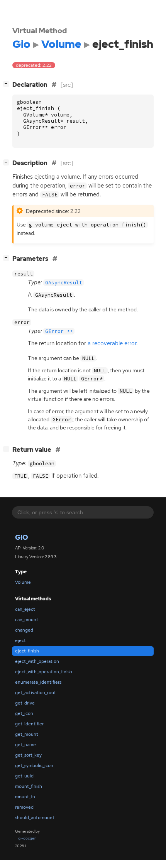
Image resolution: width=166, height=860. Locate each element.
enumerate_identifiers (38, 682)
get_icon (24, 713)
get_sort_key (28, 755)
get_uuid (24, 776)
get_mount (26, 734)
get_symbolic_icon (34, 765)
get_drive (25, 703)
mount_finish (28, 786)
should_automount (34, 817)
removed (24, 807)
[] (7, 84)
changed (24, 630)
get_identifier (29, 724)
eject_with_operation (37, 661)
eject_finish (27, 651)
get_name (25, 745)
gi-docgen (27, 838)
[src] (67, 85)
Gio (21, 537)
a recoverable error (112, 343)
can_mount (26, 620)
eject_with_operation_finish (43, 672)
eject (20, 640)
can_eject (25, 609)
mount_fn (25, 797)
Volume (23, 582)
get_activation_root (35, 692)
